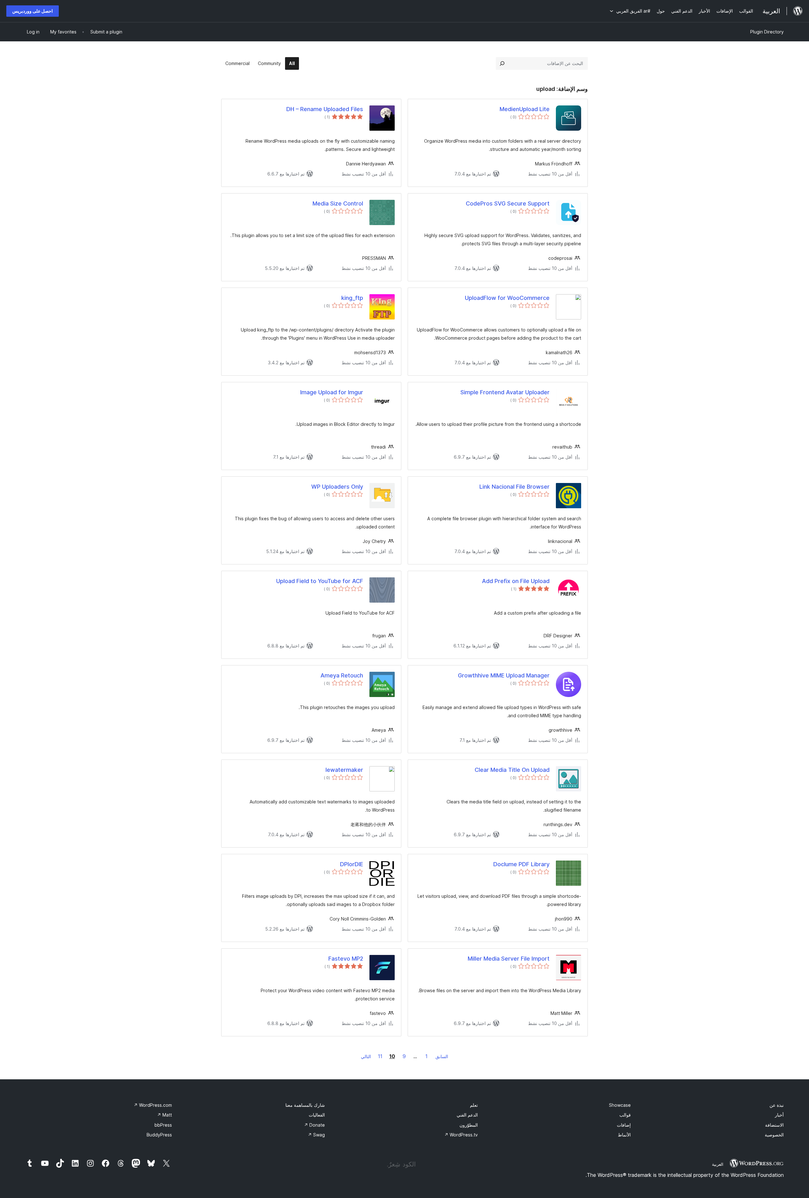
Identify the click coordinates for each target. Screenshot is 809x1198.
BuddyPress (159, 1134)
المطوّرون (468, 1125)
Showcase (620, 1105)
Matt (164, 1115)
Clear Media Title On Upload (512, 769)
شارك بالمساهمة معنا (305, 1105)
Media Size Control (338, 203)
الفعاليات (317, 1115)
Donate (314, 1125)
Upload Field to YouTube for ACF (319, 581)
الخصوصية (774, 1134)
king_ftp (352, 298)
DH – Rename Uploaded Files (324, 109)
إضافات (624, 1125)
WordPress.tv (461, 1134)
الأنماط (624, 1134)
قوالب (625, 1115)
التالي (366, 1056)
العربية (717, 1164)
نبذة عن (776, 1105)
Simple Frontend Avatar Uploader (505, 392)
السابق (441, 1056)
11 (380, 1056)
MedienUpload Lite (525, 109)
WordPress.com (153, 1105)
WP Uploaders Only (337, 486)
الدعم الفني (467, 1115)
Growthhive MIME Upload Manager (504, 675)
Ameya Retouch (341, 675)
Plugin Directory (767, 31)
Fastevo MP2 (345, 958)
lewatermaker (344, 769)
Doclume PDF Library (521, 864)
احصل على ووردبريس (32, 11)
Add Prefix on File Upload (516, 581)
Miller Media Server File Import (509, 958)
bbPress (163, 1125)
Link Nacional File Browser (514, 486)
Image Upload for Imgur (331, 392)
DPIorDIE (351, 864)
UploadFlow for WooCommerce (507, 298)
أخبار (779, 1115)
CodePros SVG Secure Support (508, 203)
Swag (316, 1134)
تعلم (474, 1105)
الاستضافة (774, 1125)
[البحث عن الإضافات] (502, 63)
